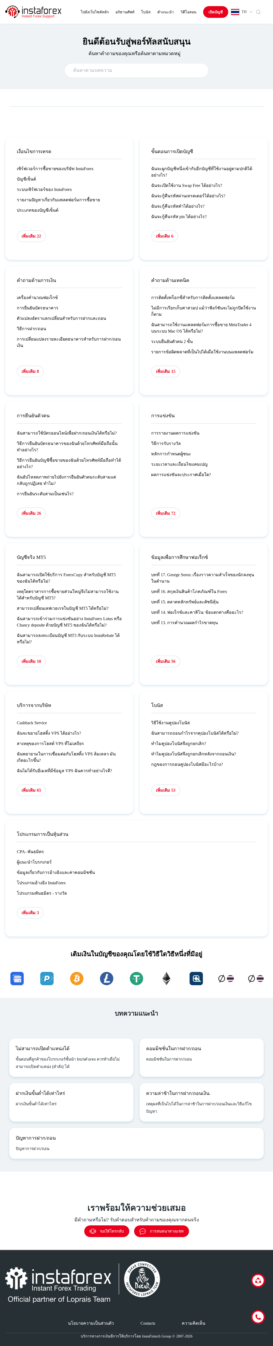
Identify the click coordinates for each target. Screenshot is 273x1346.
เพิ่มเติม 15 (165, 371)
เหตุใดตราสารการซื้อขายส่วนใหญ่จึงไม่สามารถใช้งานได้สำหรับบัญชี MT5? (68, 594)
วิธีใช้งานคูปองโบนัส (170, 723)
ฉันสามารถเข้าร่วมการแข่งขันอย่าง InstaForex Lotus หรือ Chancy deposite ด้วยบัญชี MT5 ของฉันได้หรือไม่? (69, 621)
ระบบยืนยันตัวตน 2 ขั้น (172, 341)
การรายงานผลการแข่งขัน (175, 433)
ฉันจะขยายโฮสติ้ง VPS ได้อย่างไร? (49, 733)
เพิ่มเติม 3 (30, 912)
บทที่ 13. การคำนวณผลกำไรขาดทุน (184, 622)
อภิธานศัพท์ (124, 12)
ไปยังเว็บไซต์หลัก (95, 12)
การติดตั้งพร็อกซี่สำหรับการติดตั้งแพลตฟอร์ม (193, 297)
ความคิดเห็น (193, 1323)
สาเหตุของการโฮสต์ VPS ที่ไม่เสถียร (50, 743)
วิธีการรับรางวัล (166, 443)
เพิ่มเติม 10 (31, 661)
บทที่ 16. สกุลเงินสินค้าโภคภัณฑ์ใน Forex (189, 591)
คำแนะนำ (165, 12)
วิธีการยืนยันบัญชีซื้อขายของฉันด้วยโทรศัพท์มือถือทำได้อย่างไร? (69, 463)
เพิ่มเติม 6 (164, 236)
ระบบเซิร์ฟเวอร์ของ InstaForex (44, 189)
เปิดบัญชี (215, 12)
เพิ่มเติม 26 (31, 513)
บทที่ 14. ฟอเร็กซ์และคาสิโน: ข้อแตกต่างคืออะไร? (197, 612)
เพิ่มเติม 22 (31, 236)
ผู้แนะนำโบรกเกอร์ (34, 862)
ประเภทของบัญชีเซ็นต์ (37, 210)
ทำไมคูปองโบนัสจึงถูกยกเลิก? (178, 743)
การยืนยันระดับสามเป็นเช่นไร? (45, 494)
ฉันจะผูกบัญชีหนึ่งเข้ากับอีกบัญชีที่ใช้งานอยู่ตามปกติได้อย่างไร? (201, 171)
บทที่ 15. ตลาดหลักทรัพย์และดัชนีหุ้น (185, 602)
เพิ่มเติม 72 (165, 513)
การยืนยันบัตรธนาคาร (37, 308)
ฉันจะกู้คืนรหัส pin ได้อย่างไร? (179, 216)
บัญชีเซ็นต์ (26, 179)
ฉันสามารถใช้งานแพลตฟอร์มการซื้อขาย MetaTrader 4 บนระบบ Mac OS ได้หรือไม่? (201, 327)
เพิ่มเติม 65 (31, 790)
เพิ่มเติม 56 (165, 661)
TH (244, 12)
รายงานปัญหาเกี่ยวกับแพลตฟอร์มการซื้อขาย (58, 200)
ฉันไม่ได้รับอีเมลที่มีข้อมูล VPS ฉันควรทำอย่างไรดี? (64, 770)
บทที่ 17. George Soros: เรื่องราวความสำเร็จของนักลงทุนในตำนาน (202, 577)
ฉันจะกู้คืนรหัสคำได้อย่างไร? (177, 206)
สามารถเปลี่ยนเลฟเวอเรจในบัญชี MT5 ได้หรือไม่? (63, 608)
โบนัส (146, 12)
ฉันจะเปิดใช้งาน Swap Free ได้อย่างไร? (186, 185)
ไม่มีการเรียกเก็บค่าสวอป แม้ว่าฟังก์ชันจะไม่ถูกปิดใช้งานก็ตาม (203, 311)
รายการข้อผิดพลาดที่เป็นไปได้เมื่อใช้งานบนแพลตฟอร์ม (202, 352)
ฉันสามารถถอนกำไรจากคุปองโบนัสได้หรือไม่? (195, 733)
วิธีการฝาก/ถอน (31, 328)
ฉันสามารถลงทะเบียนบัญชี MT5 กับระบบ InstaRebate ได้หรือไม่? (68, 638)
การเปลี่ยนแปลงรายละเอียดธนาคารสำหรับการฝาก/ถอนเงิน (69, 342)
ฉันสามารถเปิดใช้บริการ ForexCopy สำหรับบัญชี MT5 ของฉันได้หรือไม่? (66, 577)
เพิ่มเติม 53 (165, 790)
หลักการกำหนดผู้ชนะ (171, 454)
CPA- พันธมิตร (30, 851)
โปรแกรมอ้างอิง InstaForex (41, 883)
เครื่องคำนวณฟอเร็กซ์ (37, 297)
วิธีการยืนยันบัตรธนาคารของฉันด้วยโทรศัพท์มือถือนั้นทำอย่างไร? (67, 446)
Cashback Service (32, 723)
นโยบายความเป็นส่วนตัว (91, 1323)
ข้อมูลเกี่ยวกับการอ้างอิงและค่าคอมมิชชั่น (56, 872)
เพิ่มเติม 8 (30, 371)
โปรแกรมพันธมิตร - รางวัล (42, 893)
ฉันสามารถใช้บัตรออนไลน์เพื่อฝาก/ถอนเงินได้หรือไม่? (67, 433)
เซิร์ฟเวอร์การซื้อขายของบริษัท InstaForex (55, 168)
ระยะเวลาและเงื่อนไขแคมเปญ (179, 464)
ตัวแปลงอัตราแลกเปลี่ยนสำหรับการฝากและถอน (61, 318)
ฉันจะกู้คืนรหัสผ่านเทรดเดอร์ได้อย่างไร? (188, 196)
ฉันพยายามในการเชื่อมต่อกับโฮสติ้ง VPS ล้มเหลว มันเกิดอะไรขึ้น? (66, 757)
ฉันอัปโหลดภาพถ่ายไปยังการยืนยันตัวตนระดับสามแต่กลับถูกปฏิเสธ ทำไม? (66, 480)
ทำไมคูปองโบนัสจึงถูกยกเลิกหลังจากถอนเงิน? (193, 754)
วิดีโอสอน (188, 12)
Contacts (147, 1323)
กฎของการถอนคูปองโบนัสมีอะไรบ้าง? (187, 764)
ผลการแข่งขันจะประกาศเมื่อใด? (181, 474)
